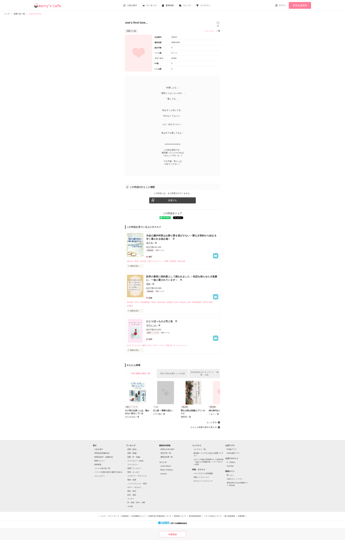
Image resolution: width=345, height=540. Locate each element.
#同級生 (130, 306)
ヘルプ (103, 516)
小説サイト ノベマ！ (235, 479)
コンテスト (205, 5)
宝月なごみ (151, 325)
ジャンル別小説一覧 (102, 468)
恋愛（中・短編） (134, 457)
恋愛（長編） (132, 453)
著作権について (180, 516)
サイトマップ (113, 516)
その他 (130, 506)
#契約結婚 (181, 261)
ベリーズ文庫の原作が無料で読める (108, 472)
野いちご (230, 475)
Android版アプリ (233, 453)
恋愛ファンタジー (134, 468)
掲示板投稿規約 (195, 516)
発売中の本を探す (168, 449)
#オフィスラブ (159, 345)
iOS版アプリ (232, 449)
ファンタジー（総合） (136, 461)
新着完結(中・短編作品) (103, 457)
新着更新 (97, 465)
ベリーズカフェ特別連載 (203, 473)
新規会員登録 (300, 5)
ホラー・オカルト (134, 487)
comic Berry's (166, 466)
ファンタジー (132, 465)
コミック (187, 5)
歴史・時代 (131, 491)
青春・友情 (131, 480)
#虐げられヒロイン (155, 261)
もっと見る (212, 422)
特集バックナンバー (201, 477)
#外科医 (143, 261)
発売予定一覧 (166, 453)
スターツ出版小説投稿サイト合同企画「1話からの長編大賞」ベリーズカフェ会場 (208, 461)
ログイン (282, 5)
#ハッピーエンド (180, 345)
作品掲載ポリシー (139, 516)
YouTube (230, 466)
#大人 (150, 345)
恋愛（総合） (132, 449)
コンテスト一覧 (200, 449)
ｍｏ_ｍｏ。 (210, 31)
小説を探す (132, 5)
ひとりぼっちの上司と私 (160, 321)
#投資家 (130, 302)
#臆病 (144, 345)
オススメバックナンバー (203, 481)
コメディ (130, 499)
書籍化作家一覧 (167, 457)
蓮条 (148, 284)
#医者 (136, 261)
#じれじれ (136, 345)
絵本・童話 (131, 495)
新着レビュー (99, 461)
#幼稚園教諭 (145, 302)
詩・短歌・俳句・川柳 (136, 502)
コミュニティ (99, 476)
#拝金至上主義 (185, 302)
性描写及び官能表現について (159, 516)
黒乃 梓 (149, 243)
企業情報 (241, 516)
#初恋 (153, 302)
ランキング (151, 5)
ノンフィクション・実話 (137, 484)
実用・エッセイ (133, 472)
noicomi (164, 474)
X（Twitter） (232, 462)
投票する (172, 200)
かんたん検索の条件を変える (204, 427)
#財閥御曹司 (197, 302)
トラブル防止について (213, 516)
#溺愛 (166, 261)
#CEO (136, 302)
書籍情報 (170, 5)
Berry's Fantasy (167, 470)
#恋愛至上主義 (172, 302)
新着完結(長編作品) (101, 453)
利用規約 (125, 516)
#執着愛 (173, 261)
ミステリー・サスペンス (137, 476)
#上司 (129, 345)
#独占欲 (130, 261)
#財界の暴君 (208, 302)
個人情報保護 (229, 516)
